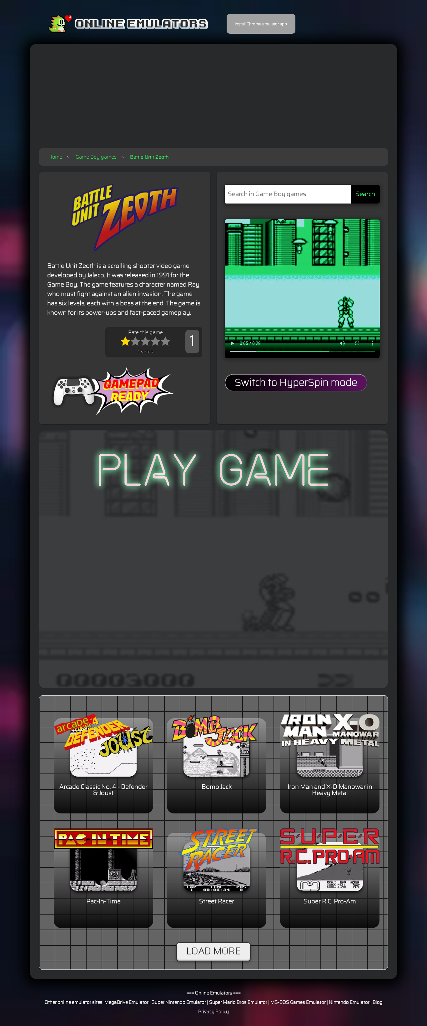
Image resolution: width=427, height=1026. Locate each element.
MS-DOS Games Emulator (298, 1002)
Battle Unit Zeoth (149, 157)
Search (365, 194)
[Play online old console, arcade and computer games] (119, 24)
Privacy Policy (213, 1011)
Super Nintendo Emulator (179, 1002)
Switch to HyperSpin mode (296, 383)
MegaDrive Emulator (126, 1002)
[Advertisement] (213, 101)
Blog (378, 1002)
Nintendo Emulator (349, 1002)
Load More (213, 951)
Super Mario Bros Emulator (238, 1002)
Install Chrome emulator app (261, 24)
